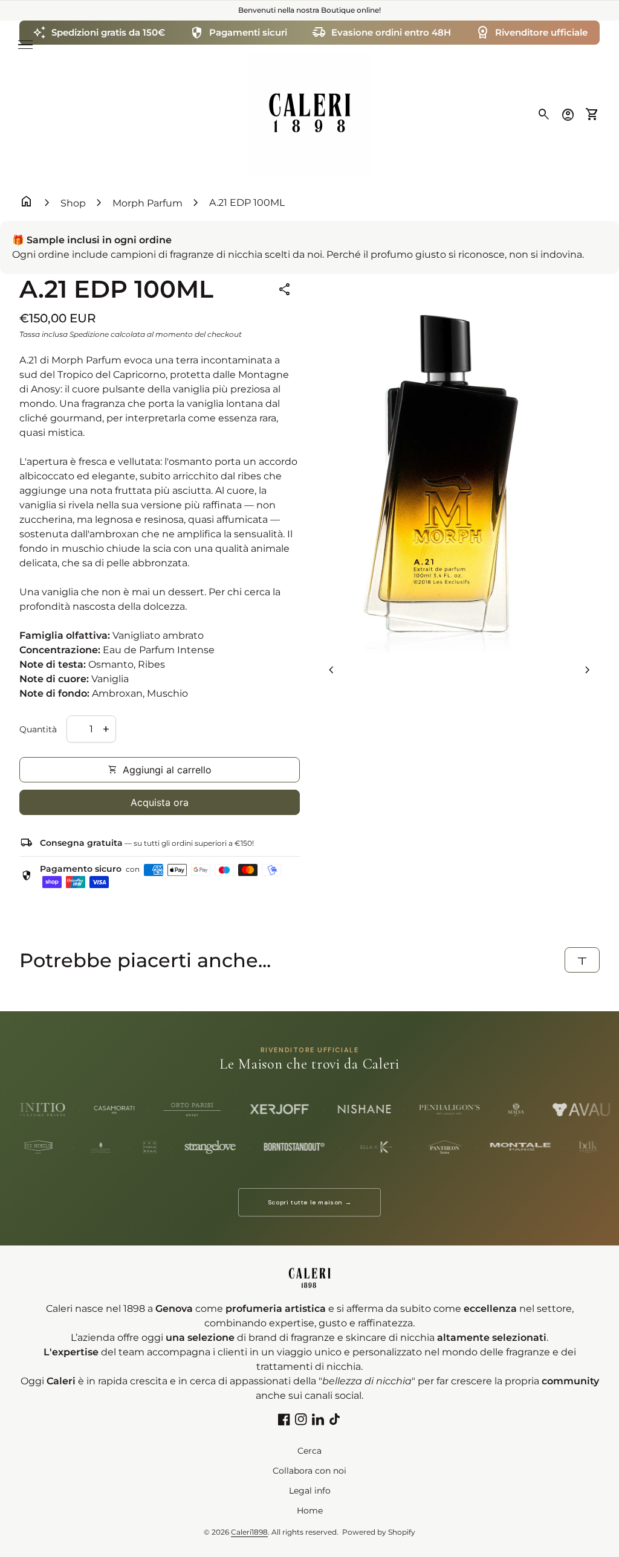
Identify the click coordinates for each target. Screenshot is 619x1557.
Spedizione (89, 334)
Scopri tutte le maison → (309, 1202)
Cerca (309, 1450)
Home (310, 1510)
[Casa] (309, 114)
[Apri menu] (25, 44)
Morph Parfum (147, 203)
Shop (73, 203)
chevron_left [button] (331, 670)
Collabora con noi (309, 1470)
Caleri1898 (249, 1531)
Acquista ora (160, 802)
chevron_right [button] (587, 670)
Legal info (310, 1490)
